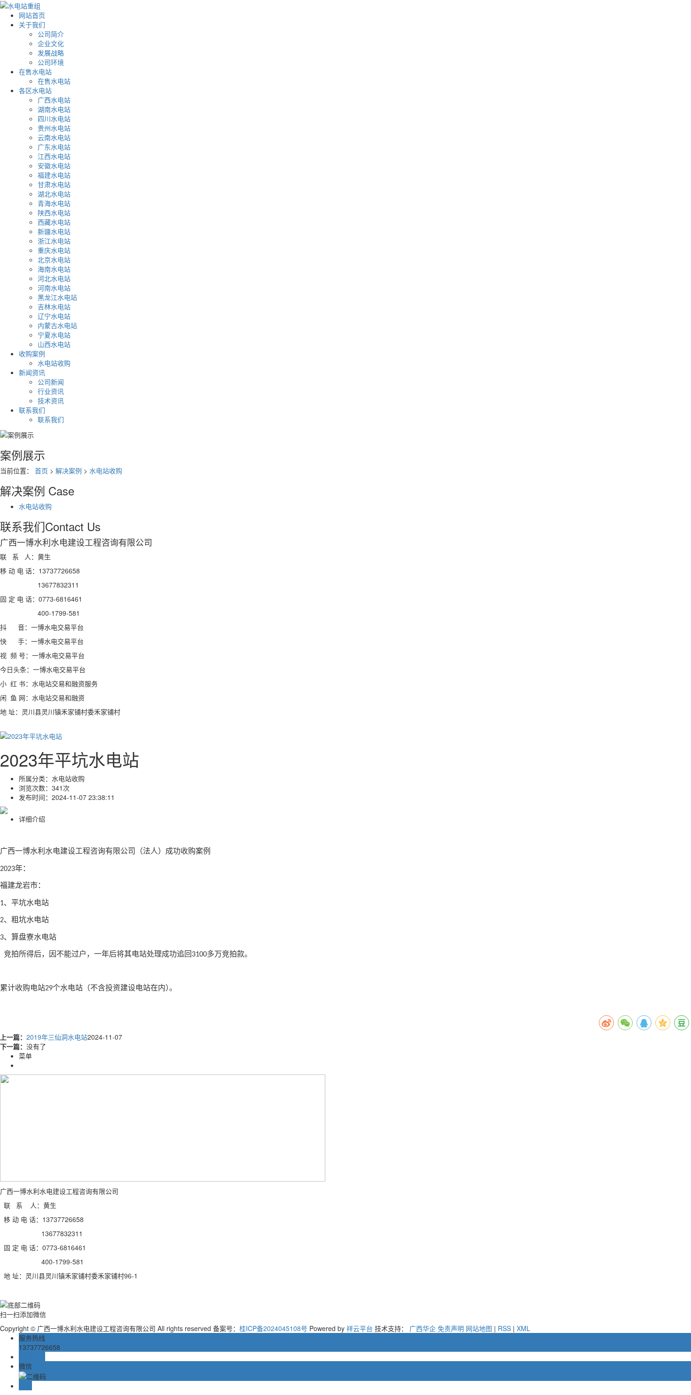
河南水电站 (54, 287)
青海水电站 (54, 203)
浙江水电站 (54, 240)
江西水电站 (54, 156)
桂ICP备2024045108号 (273, 1328)
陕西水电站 (54, 212)
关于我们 (32, 24)
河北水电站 (54, 278)
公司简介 (51, 34)
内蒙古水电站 (57, 325)
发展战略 (51, 52)
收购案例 (32, 353)
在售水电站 (35, 71)
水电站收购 (54, 363)
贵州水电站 (54, 128)
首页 (41, 470)
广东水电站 (54, 146)
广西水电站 (54, 99)
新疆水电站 (54, 231)
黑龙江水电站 (57, 297)
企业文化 (51, 43)
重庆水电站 (54, 250)
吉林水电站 (54, 306)
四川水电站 (54, 118)
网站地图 (479, 1328)
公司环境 (51, 62)
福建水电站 (54, 175)
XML (523, 1328)
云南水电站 (54, 137)
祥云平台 (359, 1328)
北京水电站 (54, 259)
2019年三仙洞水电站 (56, 1037)
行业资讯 (51, 391)
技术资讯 (51, 400)
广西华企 (422, 1328)
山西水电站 (54, 344)
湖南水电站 (54, 109)
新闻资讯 (32, 372)
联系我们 (32, 410)
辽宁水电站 (54, 316)
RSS (504, 1328)
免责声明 (451, 1328)
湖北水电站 (54, 193)
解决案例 (68, 470)
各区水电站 (35, 90)
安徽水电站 (54, 165)
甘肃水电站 (54, 184)
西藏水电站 (54, 222)
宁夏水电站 (54, 334)
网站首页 (32, 15)
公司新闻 (51, 381)
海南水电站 (54, 269)
